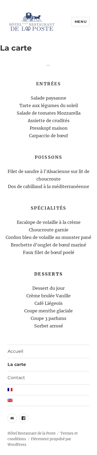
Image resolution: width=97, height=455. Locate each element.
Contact (16, 377)
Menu (80, 21)
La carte (17, 364)
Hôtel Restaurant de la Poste (32, 433)
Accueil (15, 351)
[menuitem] (49, 390)
